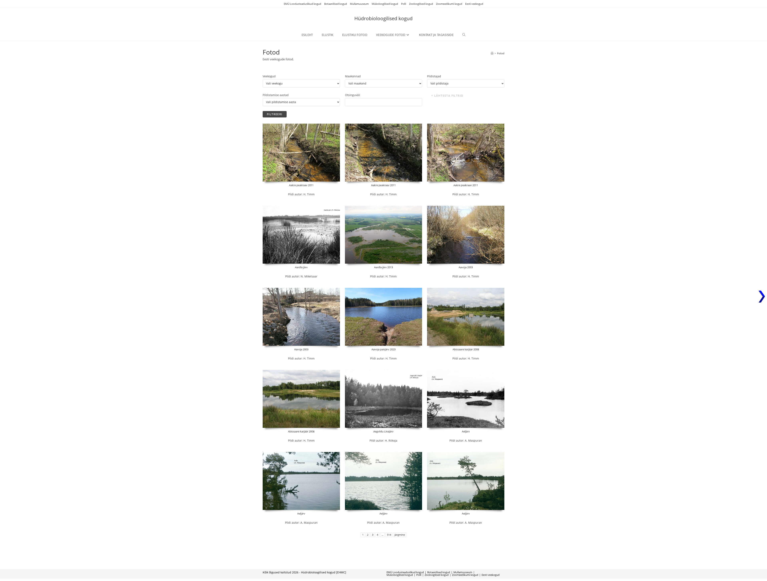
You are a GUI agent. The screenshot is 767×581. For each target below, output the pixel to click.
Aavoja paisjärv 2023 (383, 349)
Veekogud (269, 76)
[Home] (492, 53)
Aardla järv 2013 (383, 267)
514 (389, 534)
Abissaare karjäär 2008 (466, 349)
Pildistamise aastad (276, 95)
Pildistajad (434, 76)
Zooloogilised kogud (421, 4)
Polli (403, 4)
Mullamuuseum (359, 4)
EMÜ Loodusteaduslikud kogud (302, 4)
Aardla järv (301, 267)
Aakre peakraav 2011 (301, 185)
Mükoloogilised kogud (385, 4)
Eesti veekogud (474, 4)
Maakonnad (353, 76)
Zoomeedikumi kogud (449, 4)
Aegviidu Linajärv (383, 431)
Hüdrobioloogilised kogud (383, 18)
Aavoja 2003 (466, 267)
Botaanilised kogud (335, 4)
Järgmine (399, 534)
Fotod (500, 53)
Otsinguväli (352, 95)
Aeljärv (466, 431)
